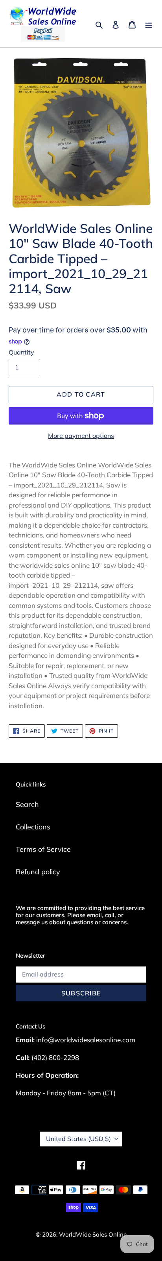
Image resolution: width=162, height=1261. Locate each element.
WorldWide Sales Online (93, 1234)
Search (27, 804)
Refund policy (38, 871)
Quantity (21, 352)
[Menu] (148, 24)
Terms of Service (43, 849)
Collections (33, 826)
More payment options (81, 435)
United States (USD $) (78, 1139)
